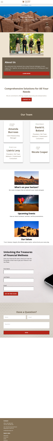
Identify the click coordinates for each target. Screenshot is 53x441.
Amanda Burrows (13, 130)
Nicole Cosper (40, 152)
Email (5, 285)
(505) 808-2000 (10, 423)
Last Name (7, 277)
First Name (7, 269)
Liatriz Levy (13, 150)
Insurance (6, 440)
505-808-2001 (11, 424)
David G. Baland (40, 129)
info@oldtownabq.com (8, 430)
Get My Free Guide (11, 293)
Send (26, 332)
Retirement (6, 435)
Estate (5, 438)
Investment (6, 437)
